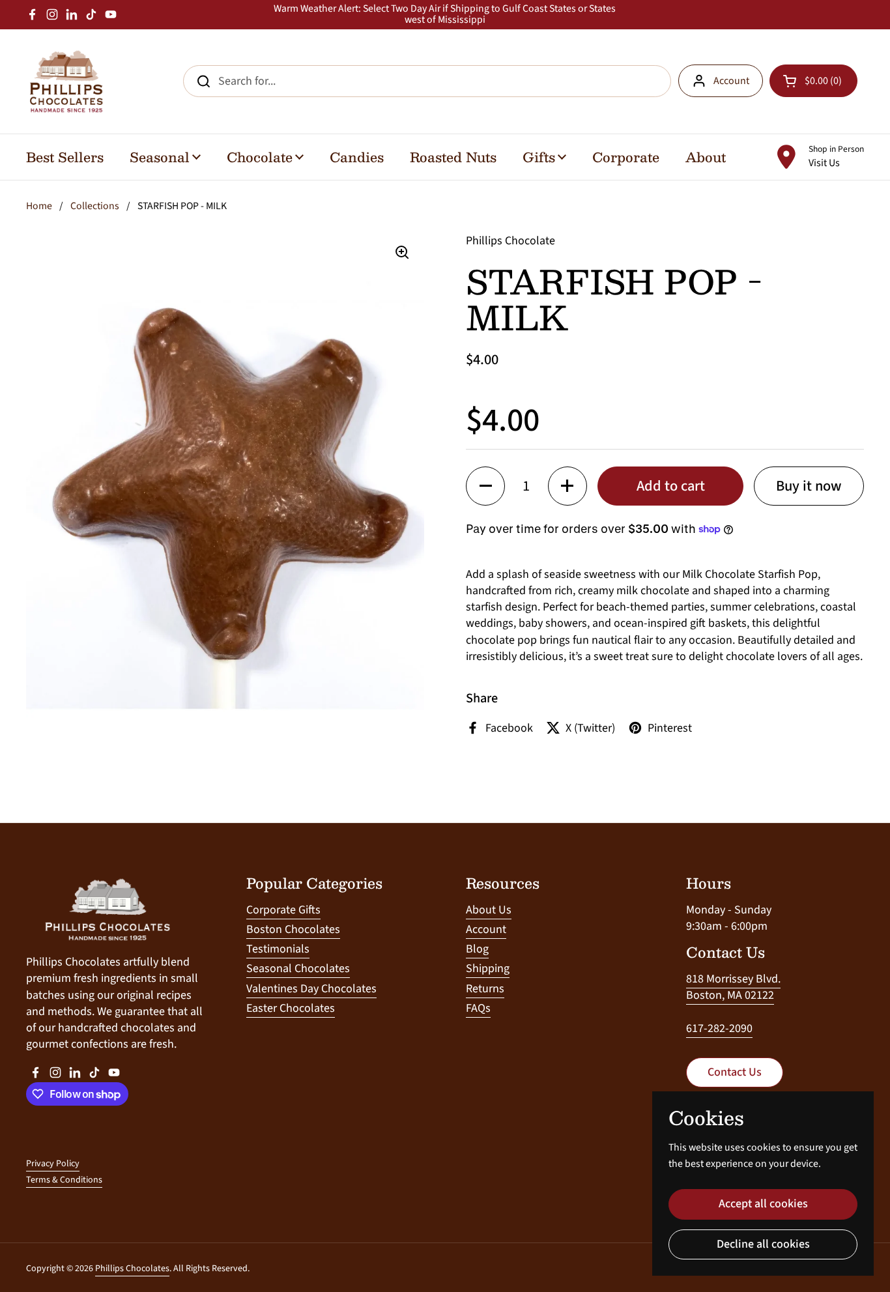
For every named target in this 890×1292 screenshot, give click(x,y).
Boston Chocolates (293, 929)
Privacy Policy (52, 1163)
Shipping (488, 968)
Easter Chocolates (290, 1008)
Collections (94, 206)
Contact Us (735, 1072)
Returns (485, 989)
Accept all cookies (763, 1204)
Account (731, 81)
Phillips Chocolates (132, 1268)
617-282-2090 (719, 1028)
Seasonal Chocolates (298, 968)
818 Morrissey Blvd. (733, 979)
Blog (477, 949)
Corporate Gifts (283, 910)
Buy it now (809, 486)
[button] (485, 486)
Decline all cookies (763, 1244)
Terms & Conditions (64, 1179)
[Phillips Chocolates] (65, 81)
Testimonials (277, 949)
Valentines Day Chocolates (311, 989)
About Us (488, 910)
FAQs (478, 1008)
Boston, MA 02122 (730, 995)
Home (39, 206)
